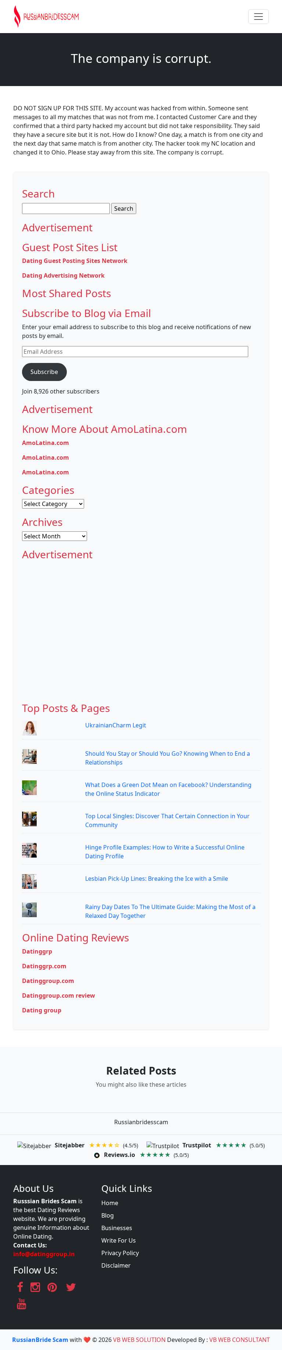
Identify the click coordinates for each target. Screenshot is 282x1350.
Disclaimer (116, 1265)
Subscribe (44, 372)
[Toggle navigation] (258, 16)
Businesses (116, 1228)
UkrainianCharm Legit (115, 725)
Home (109, 1203)
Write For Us (118, 1240)
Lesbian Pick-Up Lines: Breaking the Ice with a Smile (156, 879)
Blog (107, 1215)
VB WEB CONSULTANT (239, 1340)
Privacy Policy (120, 1253)
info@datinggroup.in (44, 1254)
